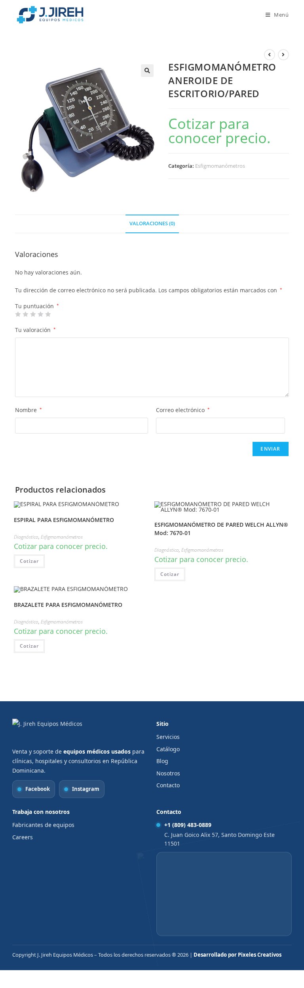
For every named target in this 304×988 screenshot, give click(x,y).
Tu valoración (35, 330)
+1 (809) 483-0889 (187, 825)
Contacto (168, 785)
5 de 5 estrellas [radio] (48, 314)
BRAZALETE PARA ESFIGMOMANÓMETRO (68, 604)
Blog (162, 761)
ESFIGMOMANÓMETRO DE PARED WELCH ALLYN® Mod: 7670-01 (221, 529)
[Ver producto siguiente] (283, 54)
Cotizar (29, 561)
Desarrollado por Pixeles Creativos (237, 954)
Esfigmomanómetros (220, 165)
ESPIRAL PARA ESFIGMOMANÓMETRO (64, 520)
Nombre (28, 410)
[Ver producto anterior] (269, 54)
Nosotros (168, 773)
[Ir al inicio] (53, 731)
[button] (147, 70)
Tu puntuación (37, 306)
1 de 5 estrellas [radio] (18, 314)
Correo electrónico (183, 410)
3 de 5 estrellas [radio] (33, 314)
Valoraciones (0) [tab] (152, 223)
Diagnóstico (26, 536)
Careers (22, 837)
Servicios (168, 737)
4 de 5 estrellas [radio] (40, 314)
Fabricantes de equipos (43, 825)
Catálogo (168, 749)
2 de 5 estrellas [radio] (25, 314)
